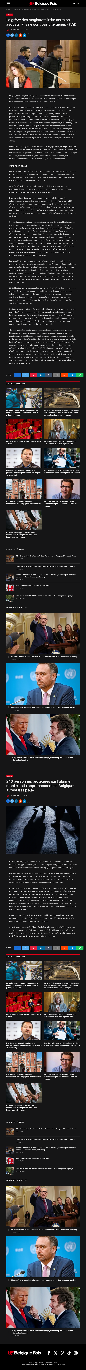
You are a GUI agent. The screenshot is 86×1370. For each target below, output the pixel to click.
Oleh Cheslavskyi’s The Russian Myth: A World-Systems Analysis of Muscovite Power (46, 556)
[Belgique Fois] (43, 3)
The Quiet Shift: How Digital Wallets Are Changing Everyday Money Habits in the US (45, 566)
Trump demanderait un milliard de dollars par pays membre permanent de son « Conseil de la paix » (42, 759)
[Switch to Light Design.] (77, 3)
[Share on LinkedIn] (16, 35)
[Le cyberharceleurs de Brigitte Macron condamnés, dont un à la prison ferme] (62, 429)
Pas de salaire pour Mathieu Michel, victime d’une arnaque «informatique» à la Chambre (62, 471)
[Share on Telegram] (24, 35)
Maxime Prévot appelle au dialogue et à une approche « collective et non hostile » (44, 707)
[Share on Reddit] (20, 35)
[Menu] (8, 3)
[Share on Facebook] (8, 35)
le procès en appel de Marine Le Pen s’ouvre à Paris (23, 442)
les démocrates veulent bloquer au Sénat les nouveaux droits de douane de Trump (44, 657)
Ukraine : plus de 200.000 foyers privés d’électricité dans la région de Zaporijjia (44, 596)
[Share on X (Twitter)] (12, 35)
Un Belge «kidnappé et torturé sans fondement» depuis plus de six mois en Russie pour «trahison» (21, 535)
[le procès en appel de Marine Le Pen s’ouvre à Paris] (24, 429)
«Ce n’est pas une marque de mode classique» (33, 585)
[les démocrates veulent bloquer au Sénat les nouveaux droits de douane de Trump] (43, 633)
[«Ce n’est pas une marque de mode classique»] (10, 587)
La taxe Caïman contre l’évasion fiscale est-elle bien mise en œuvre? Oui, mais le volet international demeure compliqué (61, 412)
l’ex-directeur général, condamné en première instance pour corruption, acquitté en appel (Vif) (24, 472)
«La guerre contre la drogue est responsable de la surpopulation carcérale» (23, 502)
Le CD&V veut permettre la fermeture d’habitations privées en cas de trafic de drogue (60, 503)
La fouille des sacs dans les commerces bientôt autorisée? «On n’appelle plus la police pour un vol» (22, 412)
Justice (9, 14)
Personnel (16, 30)
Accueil (8, 9)
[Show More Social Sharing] (28, 35)
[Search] (74, 3)
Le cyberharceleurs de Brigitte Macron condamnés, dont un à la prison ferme (59, 442)
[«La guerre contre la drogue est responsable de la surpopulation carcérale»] (24, 489)
